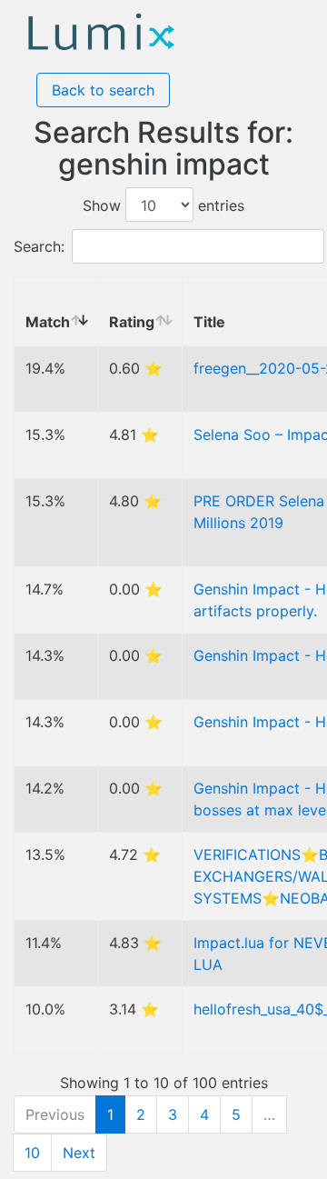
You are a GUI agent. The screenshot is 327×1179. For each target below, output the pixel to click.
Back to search (103, 90)
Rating (131, 322)
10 (32, 1153)
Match (47, 322)
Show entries (163, 205)
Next (79, 1153)
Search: (39, 246)
